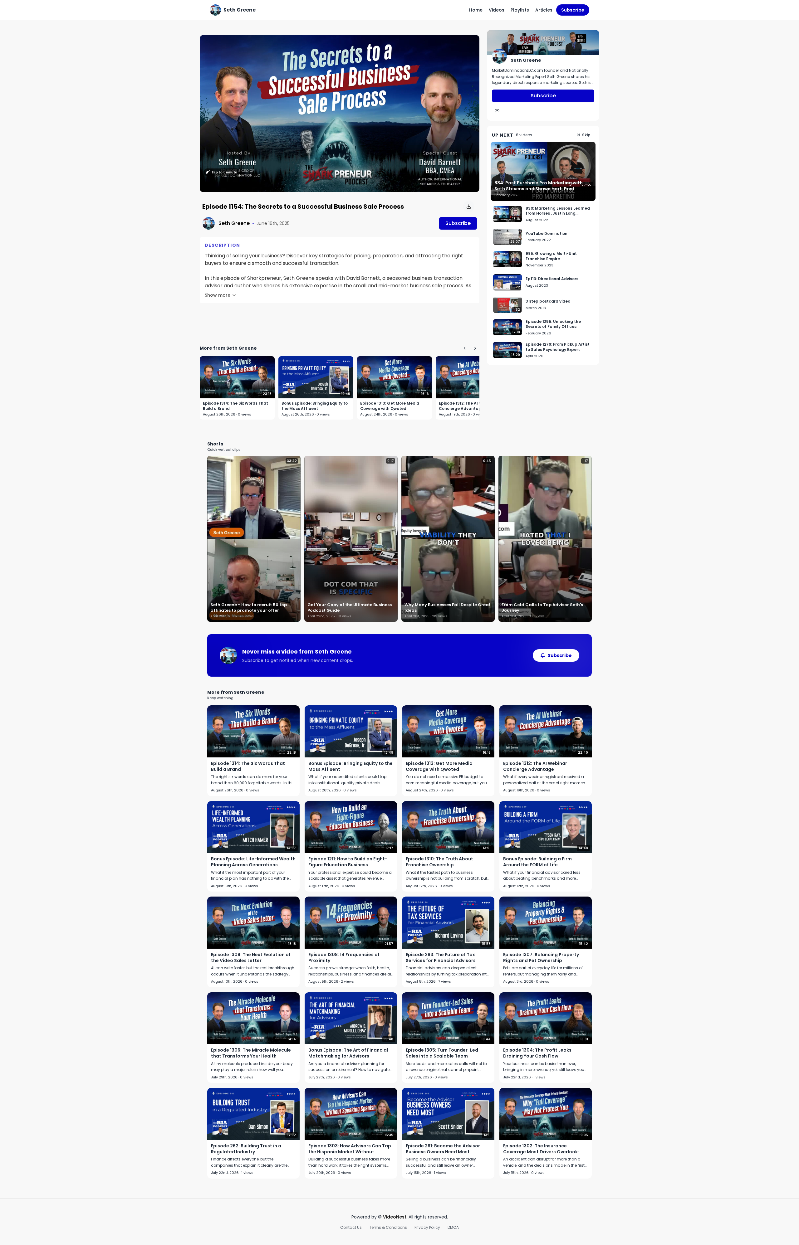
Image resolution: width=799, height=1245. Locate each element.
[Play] (339, 113)
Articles (543, 10)
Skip (586, 135)
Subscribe (572, 10)
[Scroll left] (464, 348)
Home (476, 10)
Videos (496, 10)
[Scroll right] (475, 348)
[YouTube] (497, 111)
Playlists (520, 10)
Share (466, 43)
